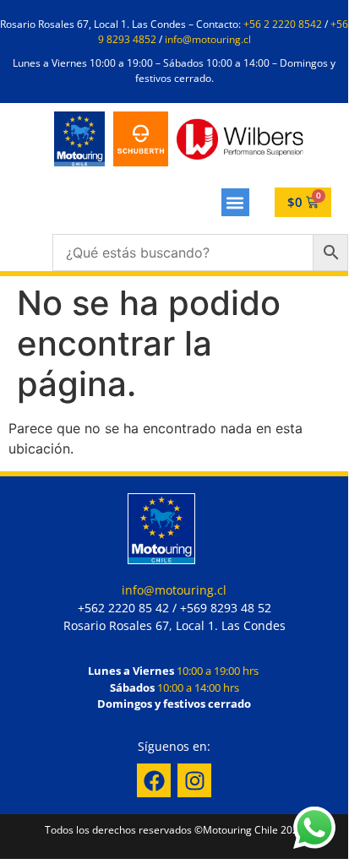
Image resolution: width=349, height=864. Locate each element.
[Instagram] (194, 780)
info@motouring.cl (208, 39)
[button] (235, 202)
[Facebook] (154, 780)
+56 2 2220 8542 (282, 24)
